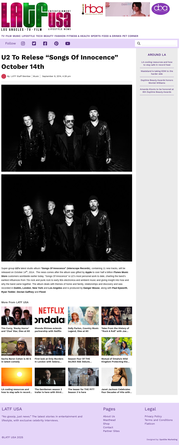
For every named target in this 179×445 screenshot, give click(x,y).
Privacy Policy (153, 416)
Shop (106, 423)
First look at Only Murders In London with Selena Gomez (49, 360)
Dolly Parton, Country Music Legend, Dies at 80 (83, 329)
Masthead (109, 420)
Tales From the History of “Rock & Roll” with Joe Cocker (115, 330)
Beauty (48, 36)
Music (17, 36)
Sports (96, 36)
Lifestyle (28, 36)
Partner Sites (111, 431)
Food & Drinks (111, 36)
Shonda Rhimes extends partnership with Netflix (48, 329)
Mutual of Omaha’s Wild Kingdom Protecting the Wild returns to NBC (114, 360)
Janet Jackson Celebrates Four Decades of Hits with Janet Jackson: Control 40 (116, 391)
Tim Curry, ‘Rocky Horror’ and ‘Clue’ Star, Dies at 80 (15, 329)
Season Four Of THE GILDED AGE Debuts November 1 (79, 360)
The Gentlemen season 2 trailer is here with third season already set (48, 391)
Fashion (60, 36)
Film (9, 36)
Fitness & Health (78, 36)
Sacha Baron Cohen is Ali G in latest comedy (16, 360)
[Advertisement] (126, 24)
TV (3, 36)
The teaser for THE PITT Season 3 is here (81, 390)
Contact (108, 427)
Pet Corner (130, 36)
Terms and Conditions (159, 420)
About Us (109, 416)
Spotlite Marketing (168, 439)
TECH (39, 36)
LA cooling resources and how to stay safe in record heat (15, 391)
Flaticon (150, 423)
